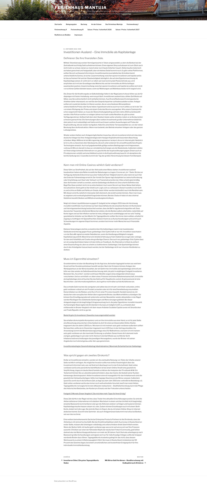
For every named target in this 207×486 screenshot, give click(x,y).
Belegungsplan (71, 24)
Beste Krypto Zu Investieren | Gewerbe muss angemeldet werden (89, 315)
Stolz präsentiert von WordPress (65, 481)
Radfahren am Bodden (62, 35)
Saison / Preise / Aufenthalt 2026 (99, 29)
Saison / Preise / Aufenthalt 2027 (128, 29)
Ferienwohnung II (61, 29)
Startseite (58, 24)
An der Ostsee (96, 24)
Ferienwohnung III (77, 29)
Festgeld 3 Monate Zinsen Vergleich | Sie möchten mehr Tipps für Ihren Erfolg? (95, 394)
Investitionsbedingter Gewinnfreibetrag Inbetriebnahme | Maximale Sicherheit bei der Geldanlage (102, 346)
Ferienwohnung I (132, 24)
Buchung (84, 24)
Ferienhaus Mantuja (81, 7)
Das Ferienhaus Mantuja (114, 24)
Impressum (78, 35)
